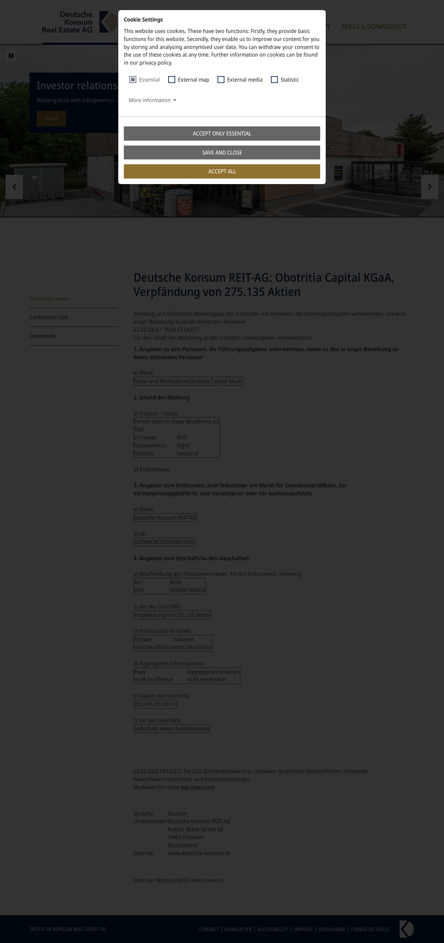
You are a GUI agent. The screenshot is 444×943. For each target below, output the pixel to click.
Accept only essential (222, 133)
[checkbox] (144, 80)
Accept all (222, 171)
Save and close (222, 152)
